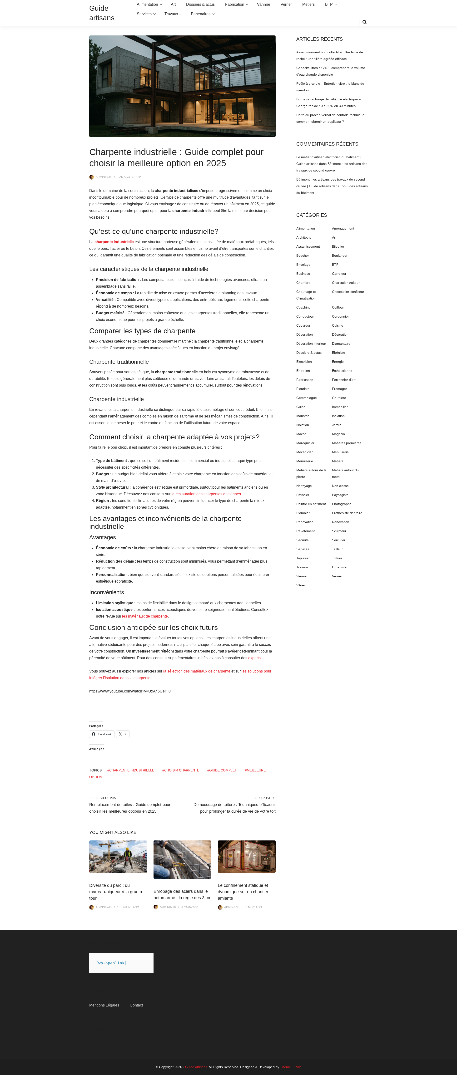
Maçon (301, 434)
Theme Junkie (291, 1067)
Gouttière (339, 398)
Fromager (339, 389)
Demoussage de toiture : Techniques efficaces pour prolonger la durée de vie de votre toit (235, 808)
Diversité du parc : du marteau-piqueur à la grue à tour (115, 892)
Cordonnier (340, 316)
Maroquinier (305, 443)
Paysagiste (340, 495)
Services (144, 14)
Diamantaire (341, 343)
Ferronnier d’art (344, 380)
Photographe (342, 504)
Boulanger (340, 255)
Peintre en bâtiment (311, 504)
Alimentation (147, 4)
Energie (338, 361)
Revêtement (305, 531)
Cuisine (337, 325)
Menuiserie (340, 452)
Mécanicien (304, 452)
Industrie (302, 416)
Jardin (336, 425)
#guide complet (222, 770)
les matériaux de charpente (145, 616)
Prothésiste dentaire (347, 513)
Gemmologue (306, 398)
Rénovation (304, 522)
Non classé (340, 486)
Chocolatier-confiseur (348, 292)
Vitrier (300, 585)
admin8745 (104, 177)
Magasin (338, 434)
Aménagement (343, 228)
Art (173, 4)
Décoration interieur (311, 343)
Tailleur (337, 549)
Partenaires (200, 14)
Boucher (302, 255)
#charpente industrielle (130, 770)
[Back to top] (452, 1070)
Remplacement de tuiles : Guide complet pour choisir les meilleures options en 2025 (129, 808)
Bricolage (303, 264)
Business (303, 273)
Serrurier (338, 540)
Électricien (304, 361)
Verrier (286, 4)
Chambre (303, 283)
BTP (329, 4)
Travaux (171, 14)
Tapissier (303, 558)
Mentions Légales (104, 1005)
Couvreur (303, 325)
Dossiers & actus (200, 4)
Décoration (304, 334)
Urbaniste (339, 567)
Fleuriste (302, 389)
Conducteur (305, 316)
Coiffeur (338, 307)
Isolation (338, 416)
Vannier (263, 4)
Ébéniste (338, 352)
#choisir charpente (180, 770)
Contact (136, 1005)
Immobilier (340, 407)
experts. (255, 658)
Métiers (308, 4)
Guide (300, 407)
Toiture (337, 558)
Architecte (303, 237)
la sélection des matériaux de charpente (196, 671)
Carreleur (339, 273)
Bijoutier (338, 246)
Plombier (303, 513)
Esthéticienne (342, 371)
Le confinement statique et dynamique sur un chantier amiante (243, 892)
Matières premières (346, 443)
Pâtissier (302, 495)
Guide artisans (196, 1067)
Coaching (303, 307)
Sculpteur (339, 531)
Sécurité (302, 540)
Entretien (303, 371)
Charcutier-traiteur (346, 283)
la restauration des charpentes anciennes (206, 494)
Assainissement (308, 246)
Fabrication (234, 4)
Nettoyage (304, 486)
